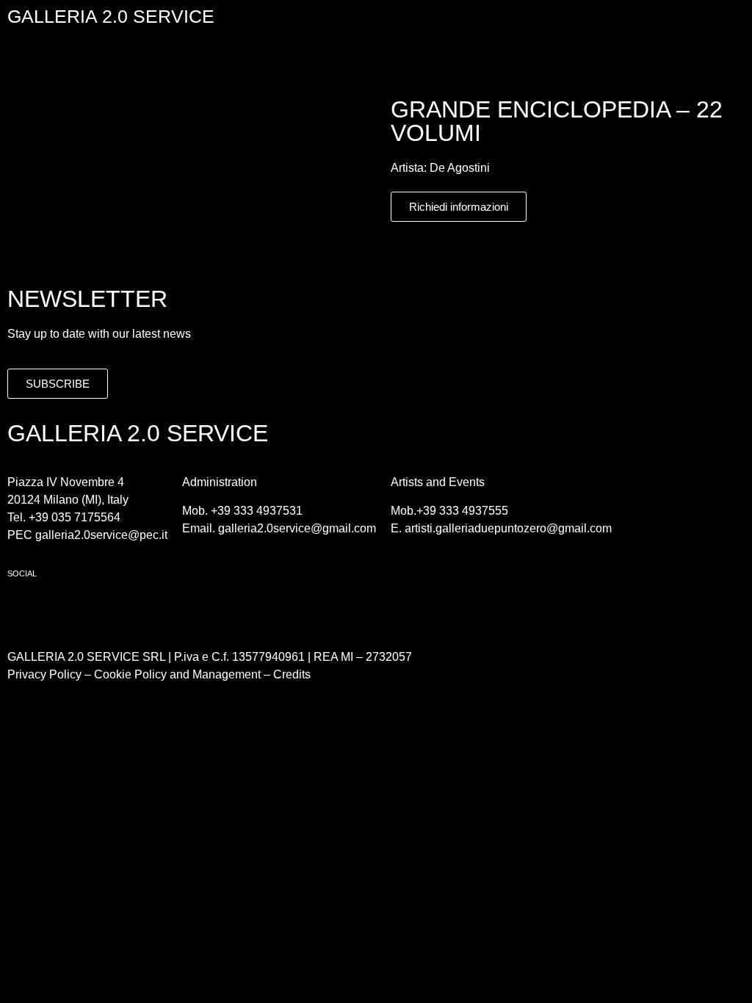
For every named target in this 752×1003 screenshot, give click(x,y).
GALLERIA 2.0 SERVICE (110, 16)
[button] (514, 19)
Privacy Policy (44, 674)
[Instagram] (66, 610)
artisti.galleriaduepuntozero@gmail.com (508, 528)
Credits (292, 674)
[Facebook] (25, 610)
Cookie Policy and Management (176, 674)
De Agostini (460, 168)
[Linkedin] (106, 610)
